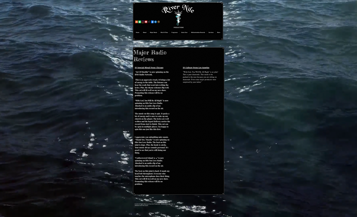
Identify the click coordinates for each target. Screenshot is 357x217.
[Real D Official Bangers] (136, 21)
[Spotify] (139, 21)
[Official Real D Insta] (142, 21)
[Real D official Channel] (146, 21)
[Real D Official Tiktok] (149, 21)
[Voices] (155, 21)
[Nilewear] (158, 21)
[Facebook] (152, 21)
